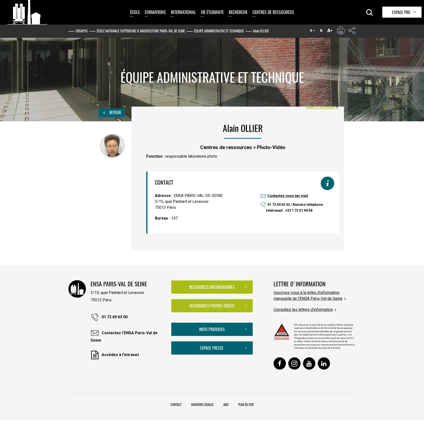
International (183, 12)
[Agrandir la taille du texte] (329, 31)
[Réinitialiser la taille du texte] (321, 31)
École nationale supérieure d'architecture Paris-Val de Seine (141, 30)
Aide (225, 404)
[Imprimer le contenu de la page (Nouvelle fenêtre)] (340, 31)
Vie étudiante (212, 12)
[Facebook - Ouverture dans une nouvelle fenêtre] (280, 363)
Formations (155, 12)
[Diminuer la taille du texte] (312, 31)
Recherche (238, 12)
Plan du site (246, 404)
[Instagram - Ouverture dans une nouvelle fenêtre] (294, 363)
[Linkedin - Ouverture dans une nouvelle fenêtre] (324, 363)
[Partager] (352, 31)
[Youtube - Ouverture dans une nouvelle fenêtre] (309, 363)
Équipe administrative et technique (219, 30)
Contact (176, 404)
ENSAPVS (82, 30)
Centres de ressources (273, 12)
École (135, 12)
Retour (114, 112)
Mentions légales (202, 404)
